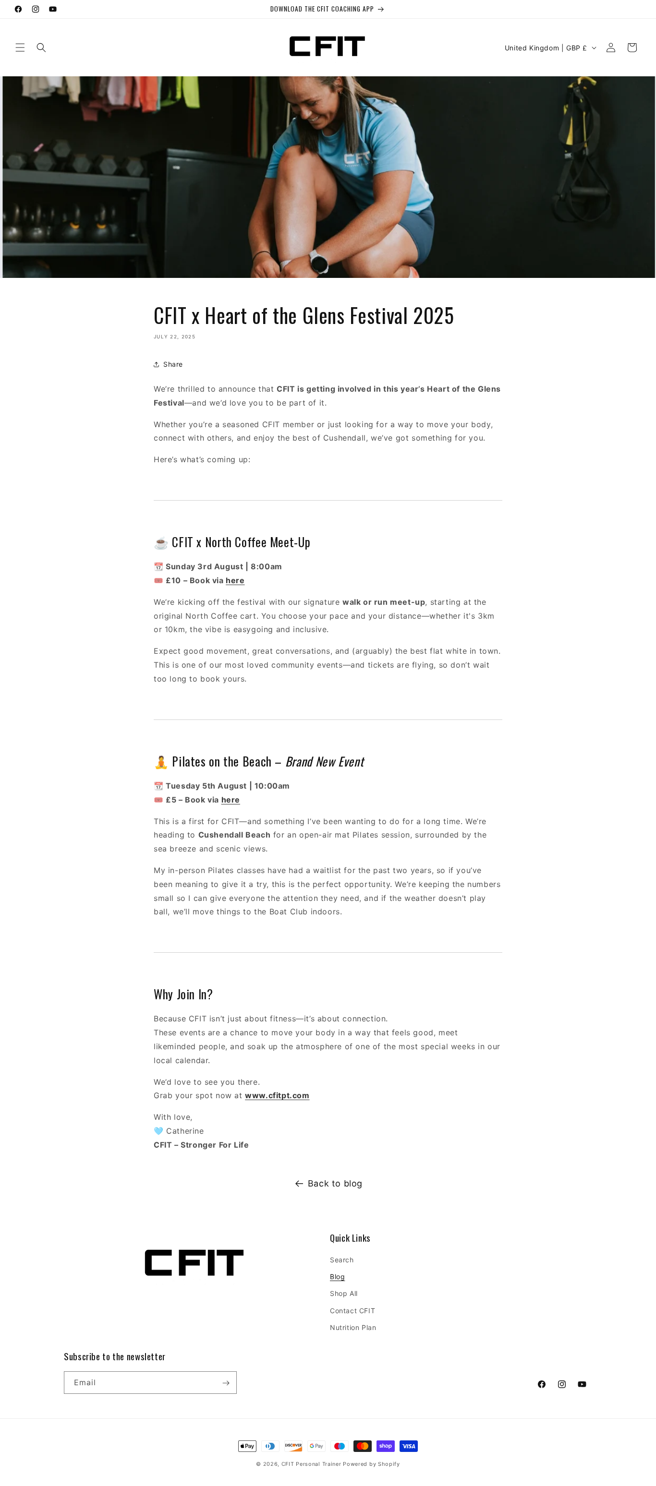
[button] (20, 47)
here (235, 580)
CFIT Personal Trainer (311, 1464)
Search (342, 1260)
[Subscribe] (225, 1383)
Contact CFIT (352, 1310)
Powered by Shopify (371, 1464)
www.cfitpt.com (277, 1096)
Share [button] (173, 364)
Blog (337, 1277)
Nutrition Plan (353, 1327)
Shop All (344, 1294)
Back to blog (335, 1183)
